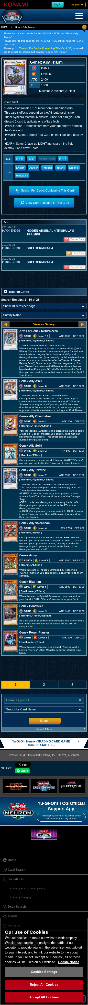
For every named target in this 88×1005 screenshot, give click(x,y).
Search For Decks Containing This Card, (44, 48)
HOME (5, 27)
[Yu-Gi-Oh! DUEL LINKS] (44, 786)
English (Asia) (47, 158)
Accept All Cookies (43, 997)
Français (47, 167)
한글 (31, 158)
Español (73, 167)
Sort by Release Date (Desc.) (28, 888)
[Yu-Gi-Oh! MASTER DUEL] (72, 786)
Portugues (22, 175)
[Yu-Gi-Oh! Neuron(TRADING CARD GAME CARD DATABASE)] (12, 16)
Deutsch (33, 167)
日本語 (19, 158)
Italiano (60, 167)
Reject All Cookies (44, 985)
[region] (44, 961)
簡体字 (62, 158)
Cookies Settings (44, 972)
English (20, 167)
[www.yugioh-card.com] (16, 786)
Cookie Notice (68, 962)
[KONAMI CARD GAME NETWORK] (44, 834)
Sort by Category (21, 897)
